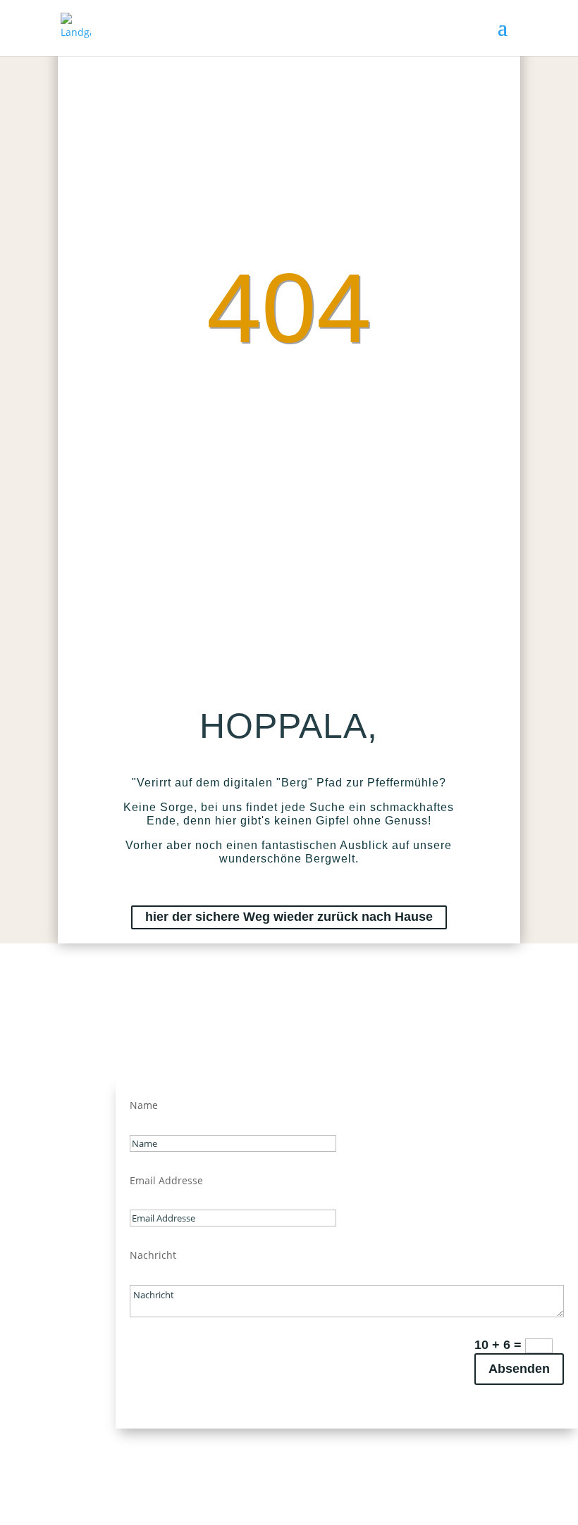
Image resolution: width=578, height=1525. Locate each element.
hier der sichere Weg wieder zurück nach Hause (289, 917)
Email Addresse (166, 1180)
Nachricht (153, 1255)
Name (144, 1105)
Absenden (519, 1369)
